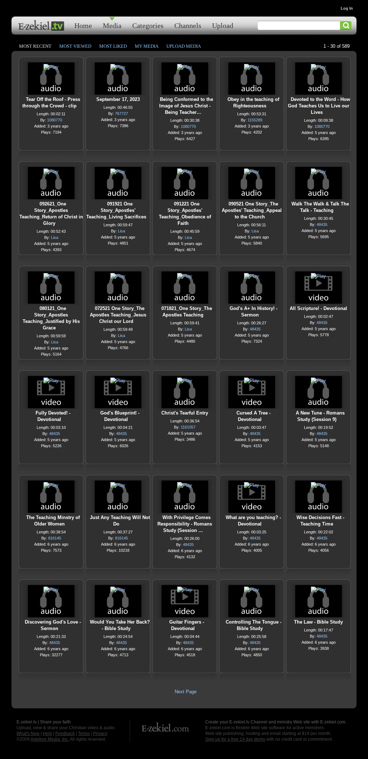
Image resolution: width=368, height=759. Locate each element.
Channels (187, 25)
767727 (121, 113)
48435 (322, 224)
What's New (28, 733)
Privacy (100, 733)
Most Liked (113, 46)
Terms (84, 733)
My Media (146, 46)
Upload (222, 25)
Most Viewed (75, 46)
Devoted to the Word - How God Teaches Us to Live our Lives (319, 106)
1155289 (255, 120)
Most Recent (35, 46)
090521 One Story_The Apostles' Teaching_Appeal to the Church (252, 210)
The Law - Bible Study (318, 622)
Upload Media (183, 46)
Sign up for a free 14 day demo (235, 739)
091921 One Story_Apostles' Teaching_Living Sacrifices (116, 210)
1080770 (54, 120)
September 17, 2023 (118, 99)
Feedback (65, 733)
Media (112, 25)
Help (47, 733)
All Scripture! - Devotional (318, 308)
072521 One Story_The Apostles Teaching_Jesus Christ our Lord (118, 315)
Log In (347, 8)
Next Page (186, 691)
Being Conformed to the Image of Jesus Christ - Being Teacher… (186, 106)
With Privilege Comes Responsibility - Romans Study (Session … (184, 524)
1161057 (188, 427)
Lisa (54, 237)
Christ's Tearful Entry (184, 413)
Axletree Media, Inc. (50, 739)
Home (83, 25)
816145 (54, 538)
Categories (148, 25)
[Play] (51, 68)
